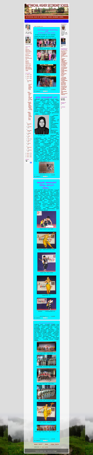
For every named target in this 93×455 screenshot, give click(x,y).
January (30, 150)
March (29, 143)
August (29, 133)
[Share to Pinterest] (47, 91)
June (29, 136)
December (29, 80)
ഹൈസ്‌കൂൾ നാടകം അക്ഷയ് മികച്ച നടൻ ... (30, 87)
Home (26, 20)
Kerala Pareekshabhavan (29, 58)
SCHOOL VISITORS (43, 20)
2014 (28, 156)
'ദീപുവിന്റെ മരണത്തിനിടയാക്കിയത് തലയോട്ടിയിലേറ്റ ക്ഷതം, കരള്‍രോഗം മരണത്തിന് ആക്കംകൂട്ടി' (64, 81)
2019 (28, 74)
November (29, 123)
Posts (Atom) (45, 447)
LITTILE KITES (59, 21)
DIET (27, 47)
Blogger (55, 451)
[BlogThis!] (44, 91)
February (29, 147)
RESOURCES (60, 20)
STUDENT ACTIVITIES (35, 21)
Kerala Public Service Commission (28, 62)
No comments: (37, 91)
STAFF (55, 20)
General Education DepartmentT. (29, 50)
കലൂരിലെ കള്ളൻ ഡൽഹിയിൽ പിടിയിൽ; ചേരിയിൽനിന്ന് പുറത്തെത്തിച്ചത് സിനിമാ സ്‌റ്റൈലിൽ (64, 62)
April (29, 140)
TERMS (27, 70)
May (29, 138)
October (30, 126)
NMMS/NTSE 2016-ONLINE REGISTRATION (29, 68)
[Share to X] (45, 91)
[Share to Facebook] (46, 91)
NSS (65, 20)
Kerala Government (28, 55)
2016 (28, 153)
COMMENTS (27, 21)
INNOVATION (51, 20)
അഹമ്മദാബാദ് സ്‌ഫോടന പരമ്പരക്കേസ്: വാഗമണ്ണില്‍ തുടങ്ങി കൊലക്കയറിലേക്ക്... (64, 54)
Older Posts (55, 444)
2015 (28, 155)
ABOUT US (31, 20)
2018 (28, 76)
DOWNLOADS (36, 20)
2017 (28, 78)
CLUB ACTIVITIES (43, 21)
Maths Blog (28, 65)
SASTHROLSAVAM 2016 (52, 21)
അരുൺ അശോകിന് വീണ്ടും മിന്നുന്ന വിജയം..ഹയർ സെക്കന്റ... (30, 106)
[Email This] (43, 91)
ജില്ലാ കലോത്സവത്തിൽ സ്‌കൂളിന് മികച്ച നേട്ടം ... (29, 116)
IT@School (28, 53)
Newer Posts (38, 444)
